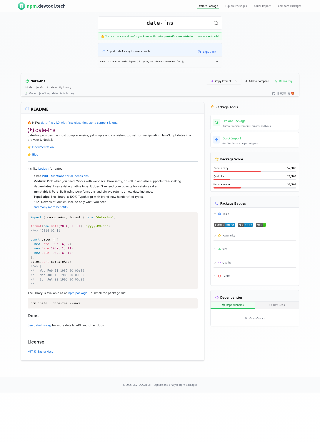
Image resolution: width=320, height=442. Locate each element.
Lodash (43, 168)
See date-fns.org (39, 325)
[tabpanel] (255, 318)
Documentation (43, 147)
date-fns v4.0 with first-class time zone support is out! (79, 122)
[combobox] (160, 23)
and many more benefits (51, 207)
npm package (77, 293)
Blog (35, 154)
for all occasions (65, 176)
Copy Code (209, 52)
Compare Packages (289, 6)
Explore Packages (236, 6)
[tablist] (255, 305)
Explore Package (208, 6)
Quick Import (262, 6)
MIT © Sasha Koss (40, 351)
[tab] (233, 305)
